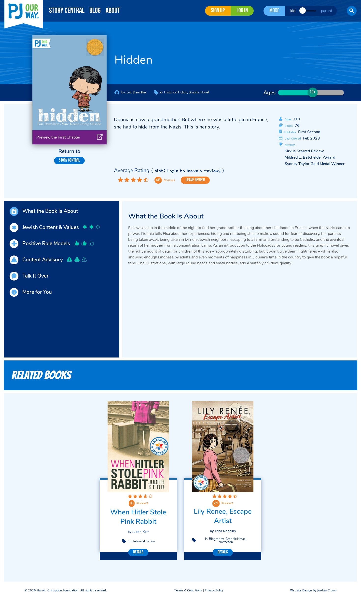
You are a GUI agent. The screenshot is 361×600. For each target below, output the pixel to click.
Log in (242, 11)
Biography (216, 539)
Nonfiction (226, 542)
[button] (352, 11)
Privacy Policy (214, 590)
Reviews (142, 503)
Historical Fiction (175, 92)
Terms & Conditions (188, 590)
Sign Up (218, 11)
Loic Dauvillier (136, 92)
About (113, 11)
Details (138, 552)
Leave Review (195, 180)
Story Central (66, 11)
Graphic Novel (199, 92)
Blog (95, 11)
